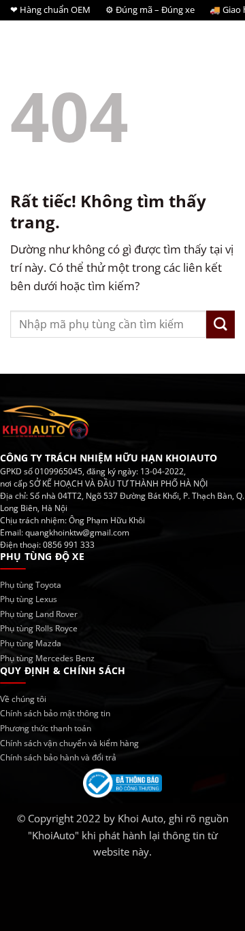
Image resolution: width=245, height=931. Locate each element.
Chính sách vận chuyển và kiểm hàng (69, 743)
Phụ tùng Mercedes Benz (47, 658)
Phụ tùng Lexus (28, 599)
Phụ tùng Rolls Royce (39, 628)
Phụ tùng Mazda (30, 643)
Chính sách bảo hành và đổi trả (58, 757)
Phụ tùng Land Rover (39, 614)
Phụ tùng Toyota (30, 585)
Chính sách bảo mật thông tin (55, 713)
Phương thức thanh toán (45, 728)
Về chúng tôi (23, 699)
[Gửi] (220, 324)
